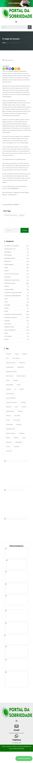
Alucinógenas (7, 252)
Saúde (6, 333)
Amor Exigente (8, 255)
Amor (7, 358)
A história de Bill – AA (9, 249)
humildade (23, 402)
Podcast (6, 308)
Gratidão (21, 389)
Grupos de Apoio (10, 393)
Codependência (10, 367)
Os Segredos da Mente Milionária (12, 295)
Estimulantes (7, 277)
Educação (15, 380)
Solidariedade (18, 442)
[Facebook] (9, 68)
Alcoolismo (8, 353)
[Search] (30, 27)
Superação (16, 446)
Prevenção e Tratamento (10, 317)
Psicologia (7, 320)
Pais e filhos (17, 415)
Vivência (6, 339)
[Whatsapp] (3, 68)
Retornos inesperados (10, 330)
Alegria (17, 353)
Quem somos (7, 323)
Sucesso (8, 446)
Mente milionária (10, 411)
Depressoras (7, 261)
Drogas (6, 267)
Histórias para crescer (10, 215)
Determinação (9, 376)
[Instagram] (6, 68)
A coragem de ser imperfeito (11, 245)
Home (4, 42)
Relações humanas (9, 327)
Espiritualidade (9, 384)
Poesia (6, 311)
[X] (12, 68)
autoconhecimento (10, 362)
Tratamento (9, 451)
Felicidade (8, 389)
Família (18, 384)
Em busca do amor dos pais (11, 274)
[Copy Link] (15, 68)
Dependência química (11, 371)
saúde (24, 437)
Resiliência (21, 433)
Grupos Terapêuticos (11, 398)
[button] (16, 21)
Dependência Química (9, 258)
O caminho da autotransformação (13, 292)
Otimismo (8, 415)
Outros (6, 298)
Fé (15, 389)
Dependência (20, 367)
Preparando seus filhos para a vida (13, 314)
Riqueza (8, 437)
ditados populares (21, 376)
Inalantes (6, 286)
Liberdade (8, 406)
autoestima (22, 362)
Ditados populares (9, 264)
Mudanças (20, 411)
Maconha (24, 406)
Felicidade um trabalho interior (12, 280)
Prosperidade (9, 424)
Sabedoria (21, 215)
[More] (18, 68)
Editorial (6, 270)
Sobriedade (9, 442)
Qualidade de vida (10, 429)
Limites (16, 406)
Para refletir (7, 305)
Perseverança (16, 420)
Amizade (24, 353)
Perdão (8, 420)
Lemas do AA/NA (8, 289)
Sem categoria (8, 336)
